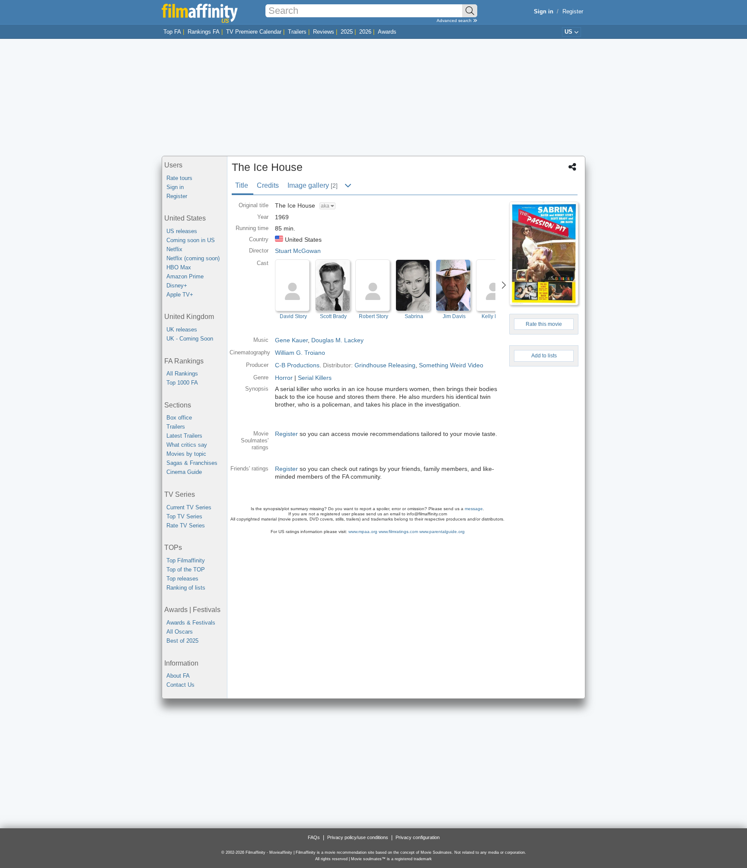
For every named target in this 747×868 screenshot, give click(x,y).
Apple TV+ (179, 294)
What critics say (186, 445)
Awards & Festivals (190, 622)
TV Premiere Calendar (253, 31)
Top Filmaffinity (185, 560)
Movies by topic (186, 454)
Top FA (172, 31)
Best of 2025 (182, 641)
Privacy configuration (418, 837)
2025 (347, 31)
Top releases (182, 578)
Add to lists (544, 356)
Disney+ (176, 285)
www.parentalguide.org (442, 531)
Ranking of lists (185, 587)
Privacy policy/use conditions (357, 837)
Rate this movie (544, 324)
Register (572, 11)
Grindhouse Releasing (384, 365)
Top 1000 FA (182, 382)
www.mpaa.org (362, 531)
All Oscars (179, 631)
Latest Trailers (184, 435)
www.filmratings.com (398, 531)
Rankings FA (204, 31)
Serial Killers (315, 377)
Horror (284, 377)
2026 (365, 31)
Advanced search (455, 20)
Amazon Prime (185, 276)
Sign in (175, 187)
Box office (179, 417)
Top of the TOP (185, 569)
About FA (178, 675)
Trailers (297, 31)
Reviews (323, 31)
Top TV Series (184, 516)
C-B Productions (297, 365)
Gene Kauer (291, 340)
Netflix (174, 249)
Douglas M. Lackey (337, 340)
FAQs (314, 837)
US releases (181, 231)
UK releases (181, 329)
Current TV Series (188, 507)
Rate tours (179, 178)
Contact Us (180, 685)
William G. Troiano (300, 352)
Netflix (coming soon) (193, 258)
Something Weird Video (451, 365)
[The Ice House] (544, 253)
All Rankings (182, 373)
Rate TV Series (185, 525)
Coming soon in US (190, 240)
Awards (387, 31)
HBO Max (178, 267)
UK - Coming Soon (189, 338)
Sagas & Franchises (191, 463)
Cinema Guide (184, 472)
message (474, 508)
